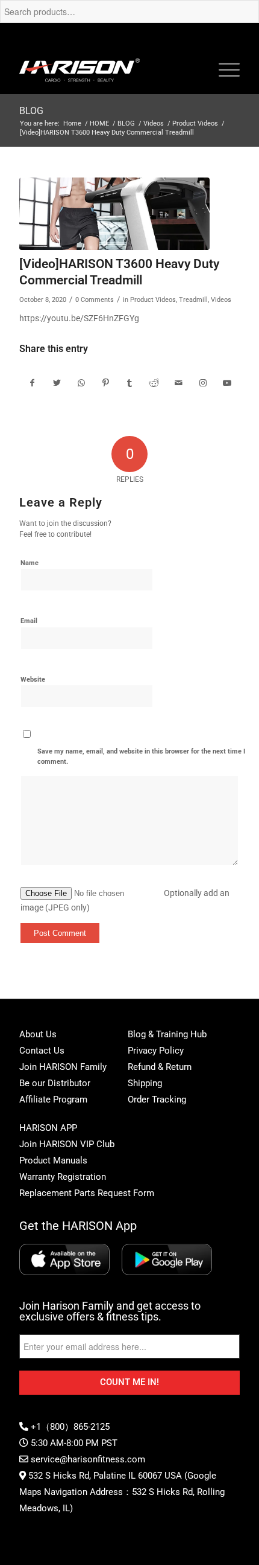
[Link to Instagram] (202, 383)
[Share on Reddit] (154, 383)
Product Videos (153, 299)
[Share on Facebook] (32, 383)
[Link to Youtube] (227, 383)
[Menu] (223, 70)
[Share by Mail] (178, 383)
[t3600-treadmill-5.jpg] (114, 214)
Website (32, 679)
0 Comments (94, 299)
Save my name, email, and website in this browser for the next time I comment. (141, 756)
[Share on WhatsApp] (81, 383)
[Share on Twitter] (57, 383)
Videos (221, 299)
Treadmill (193, 299)
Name (29, 563)
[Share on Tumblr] (130, 383)
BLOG (31, 111)
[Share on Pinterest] (105, 383)
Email (28, 621)
